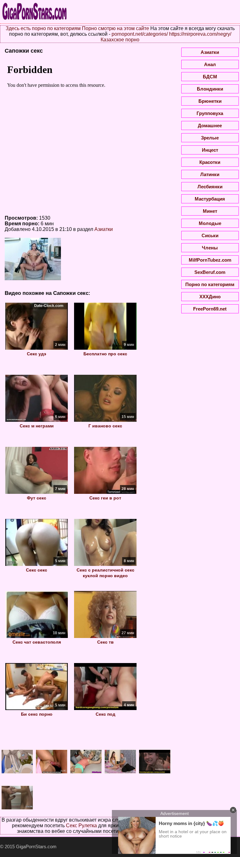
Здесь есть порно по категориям (43, 28)
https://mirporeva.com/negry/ (200, 34)
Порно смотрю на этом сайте (115, 28)
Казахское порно (120, 39)
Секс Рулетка (81, 825)
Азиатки (103, 229)
